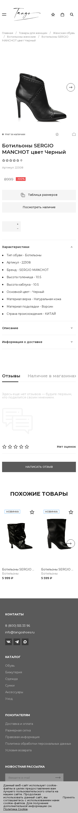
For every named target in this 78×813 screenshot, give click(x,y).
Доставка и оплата (19, 724)
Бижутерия (13, 672)
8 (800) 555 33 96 (17, 626)
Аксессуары (14, 692)
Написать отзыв (39, 466)
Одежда (11, 679)
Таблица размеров (42, 195)
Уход (9, 699)
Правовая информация (22, 737)
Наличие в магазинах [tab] (52, 376)
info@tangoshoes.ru (20, 632)
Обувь (10, 665)
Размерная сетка (18, 730)
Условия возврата (18, 750)
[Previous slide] (7, 87)
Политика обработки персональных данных (38, 744)
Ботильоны (10, 573)
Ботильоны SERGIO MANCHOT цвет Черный (19, 569)
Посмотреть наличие (39, 207)
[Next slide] (71, 87)
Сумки (10, 685)
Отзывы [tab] (11, 376)
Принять (69, 797)
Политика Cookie (15, 809)
